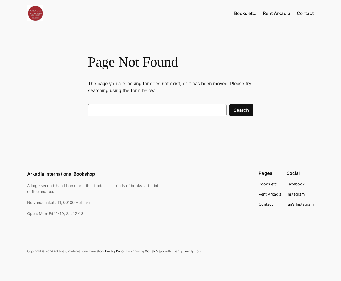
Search (241, 110)
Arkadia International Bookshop (61, 174)
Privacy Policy (115, 251)
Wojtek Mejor (154, 251)
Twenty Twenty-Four (186, 251)
